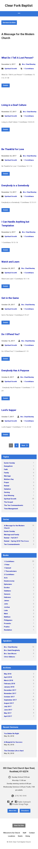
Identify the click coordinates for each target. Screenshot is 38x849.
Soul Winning (9, 495)
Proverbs (7, 623)
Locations (11, 836)
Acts (6, 578)
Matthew (7, 617)
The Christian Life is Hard (13, 751)
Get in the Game (10, 298)
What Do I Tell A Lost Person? (17, 57)
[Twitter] (12, 802)
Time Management (11, 509)
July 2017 (7, 706)
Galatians (7, 591)
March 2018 (8, 680)
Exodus (7, 587)
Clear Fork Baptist (19, 5)
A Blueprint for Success (13, 742)
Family (6, 473)
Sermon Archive (9, 23)
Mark (6, 614)
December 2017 (10, 690)
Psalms (7, 627)
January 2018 (9, 687)
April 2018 (8, 677)
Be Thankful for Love (12, 149)
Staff (24, 833)
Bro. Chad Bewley (28, 64)
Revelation (8, 630)
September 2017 (10, 700)
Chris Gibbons (9, 657)
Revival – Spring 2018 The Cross (16, 541)
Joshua (7, 607)
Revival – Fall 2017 (11, 538)
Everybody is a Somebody (15, 185)
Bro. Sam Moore (10, 654)
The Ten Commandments (13, 505)
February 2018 (9, 684)
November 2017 (10, 693)
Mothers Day (9, 479)
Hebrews (7, 597)
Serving (7, 492)
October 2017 (9, 697)
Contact (32, 833)
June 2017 (8, 710)
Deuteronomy (9, 581)
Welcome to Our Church (11, 833)
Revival (6, 486)
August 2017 (9, 703)
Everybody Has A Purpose (15, 370)
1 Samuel (7, 568)
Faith (6, 469)
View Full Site (19, 825)
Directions (25, 811)
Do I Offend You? (10, 334)
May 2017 (7, 713)
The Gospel (8, 502)
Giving (27, 836)
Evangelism (8, 466)
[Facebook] (8, 802)
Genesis (7, 594)
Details (5, 85)
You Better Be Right (11, 733)
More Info (12, 811)
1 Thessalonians (10, 571)
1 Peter (7, 565)
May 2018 (7, 674)
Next (24, 445)
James (6, 601)
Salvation (7, 489)
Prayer (6, 482)
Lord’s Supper (8, 410)
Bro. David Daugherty (12, 650)
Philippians (8, 620)
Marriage (7, 476)
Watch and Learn (10, 261)
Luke (6, 610)
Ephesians (8, 584)
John (6, 604)
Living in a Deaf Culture (13, 105)
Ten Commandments (12, 544)
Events (20, 836)
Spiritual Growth (11, 69)
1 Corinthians (29, 69)
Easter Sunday (9, 463)
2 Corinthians (9, 574)
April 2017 (8, 716)
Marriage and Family (11, 535)
